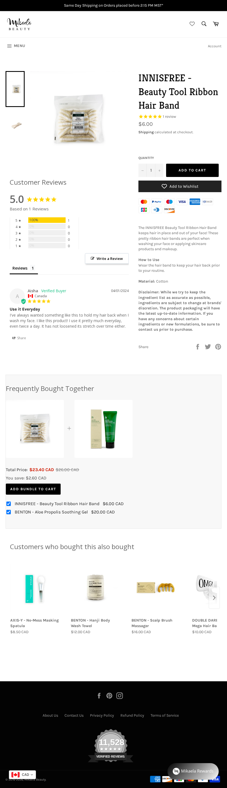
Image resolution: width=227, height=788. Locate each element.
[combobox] (22, 774)
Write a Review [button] (110, 258)
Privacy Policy (102, 715)
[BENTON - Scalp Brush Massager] (155, 587)
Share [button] (21, 338)
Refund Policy (132, 715)
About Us (50, 715)
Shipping (146, 132)
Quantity (146, 158)
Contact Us (74, 715)
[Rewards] (193, 771)
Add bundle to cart (33, 489)
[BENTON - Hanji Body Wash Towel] (95, 587)
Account (214, 46)
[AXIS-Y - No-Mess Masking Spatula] (34, 587)
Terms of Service (165, 715)
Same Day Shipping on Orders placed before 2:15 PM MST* (113, 5)
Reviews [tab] (19, 268)
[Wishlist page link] (191, 24)
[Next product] (214, 598)
